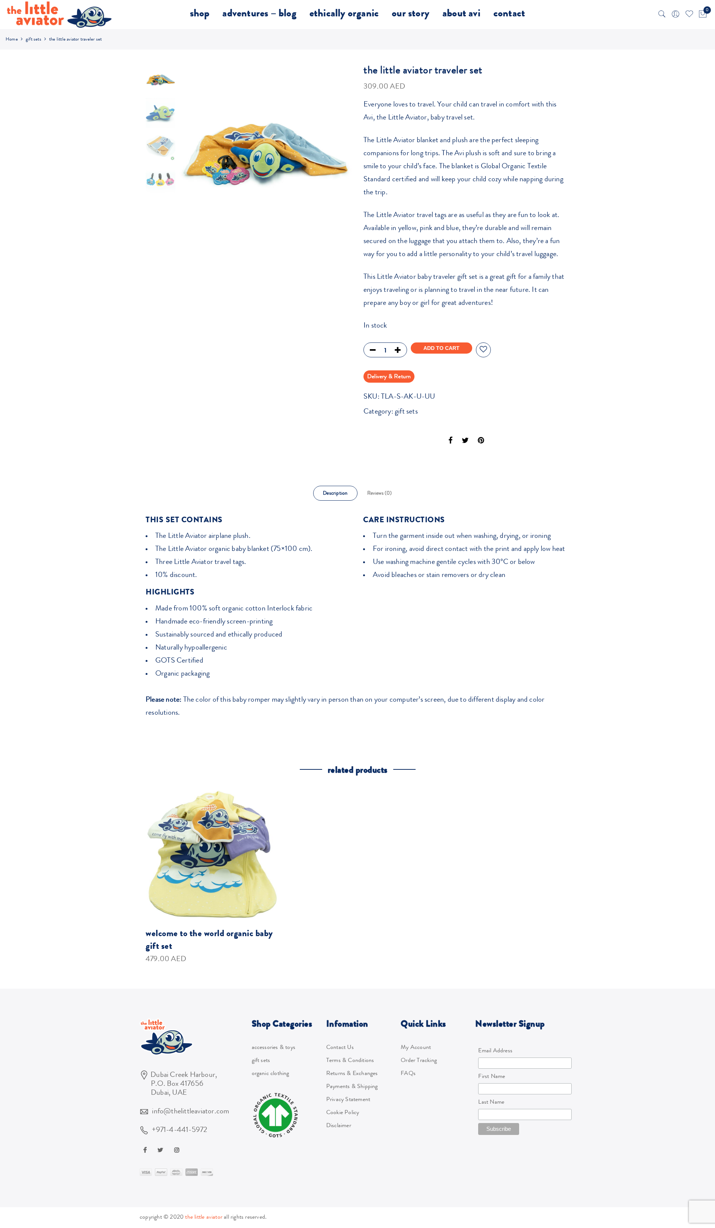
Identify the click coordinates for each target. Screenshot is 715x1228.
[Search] (662, 14)
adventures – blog (259, 14)
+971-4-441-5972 (179, 1130)
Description (335, 493)
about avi (461, 14)
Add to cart (441, 348)
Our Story (410, 14)
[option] (265, 150)
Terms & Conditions (350, 1061)
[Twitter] (161, 1150)
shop (200, 14)
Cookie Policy (342, 1113)
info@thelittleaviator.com (190, 1112)
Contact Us (340, 1048)
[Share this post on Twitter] (465, 442)
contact (509, 14)
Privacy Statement (348, 1100)
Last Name (491, 1103)
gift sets (33, 39)
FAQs (408, 1074)
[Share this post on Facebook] (450, 442)
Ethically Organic (344, 14)
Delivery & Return (389, 377)
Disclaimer (338, 1126)
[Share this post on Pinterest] (481, 442)
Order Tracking (419, 1061)
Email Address (495, 1051)
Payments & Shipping (352, 1087)
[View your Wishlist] (689, 14)
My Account (416, 1048)
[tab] (335, 493)
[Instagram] (177, 1150)
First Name (491, 1077)
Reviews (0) (379, 493)
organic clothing (270, 1074)
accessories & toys (274, 1048)
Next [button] (339, 157)
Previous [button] (197, 157)
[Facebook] (146, 1150)
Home (12, 39)
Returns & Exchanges (352, 1074)
